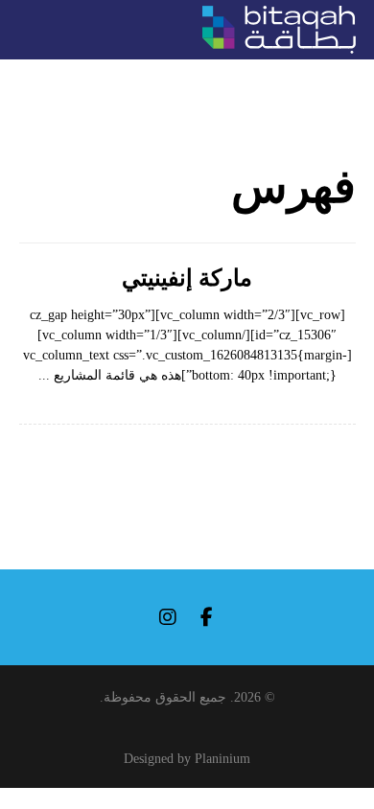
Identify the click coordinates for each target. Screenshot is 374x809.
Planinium (222, 758)
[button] (206, 617)
